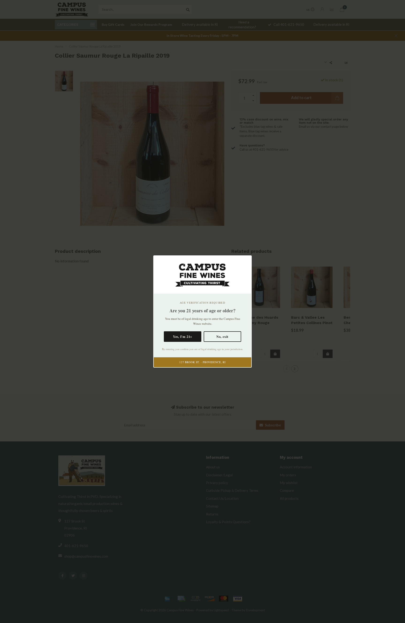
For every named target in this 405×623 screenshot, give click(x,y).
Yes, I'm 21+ (182, 336)
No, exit (222, 336)
